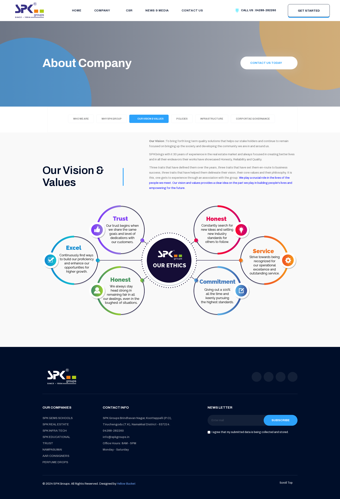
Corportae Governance (253, 118)
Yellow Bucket (126, 483)
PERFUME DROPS (55, 462)
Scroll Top (286, 482)
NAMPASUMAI (52, 449)
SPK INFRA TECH (54, 430)
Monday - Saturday (116, 449)
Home (76, 10)
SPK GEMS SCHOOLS (57, 418)
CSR (129, 10)
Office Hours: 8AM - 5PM (119, 443)
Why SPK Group (112, 118)
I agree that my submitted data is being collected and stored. (250, 432)
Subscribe (281, 420)
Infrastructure (211, 118)
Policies (182, 118)
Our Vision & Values (150, 118)
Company (102, 10)
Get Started (309, 10)
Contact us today (266, 62)
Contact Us (192, 10)
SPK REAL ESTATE (55, 424)
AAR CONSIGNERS (55, 455)
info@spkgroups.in (116, 437)
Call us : (258, 10)
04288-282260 (113, 430)
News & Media (157, 10)
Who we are (81, 118)
